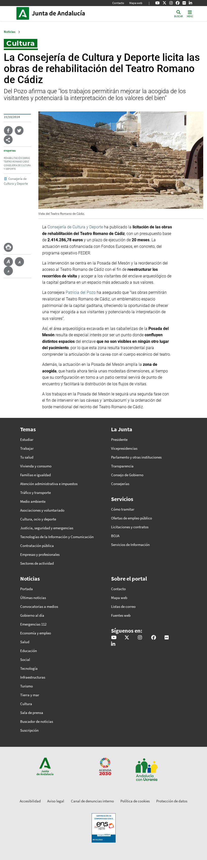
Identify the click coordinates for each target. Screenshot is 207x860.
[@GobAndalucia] (157, 3)
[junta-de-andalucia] (190, 3)
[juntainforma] (184, 3)
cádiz (25, 161)
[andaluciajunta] (164, 3)
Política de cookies (135, 801)
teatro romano (13, 161)
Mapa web (135, 3)
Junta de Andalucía (24, 13)
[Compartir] (8, 139)
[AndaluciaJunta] (177, 3)
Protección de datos (171, 801)
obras (26, 158)
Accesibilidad (30, 801)
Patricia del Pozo (81, 292)
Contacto (118, 3)
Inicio (66, 13)
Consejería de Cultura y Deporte (75, 227)
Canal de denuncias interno (92, 801)
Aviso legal (55, 801)
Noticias (9, 32)
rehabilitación (13, 158)
